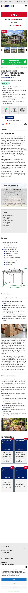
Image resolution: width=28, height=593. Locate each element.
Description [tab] (5, 129)
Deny (14, 583)
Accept (14, 579)
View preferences (14, 587)
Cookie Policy (10, 591)
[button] (26, 567)
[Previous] (2, 50)
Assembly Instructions (8, 564)
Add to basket (10, 117)
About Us (4, 562)
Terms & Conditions (7, 550)
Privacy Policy (16, 591)
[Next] (26, 50)
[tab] (3, 541)
